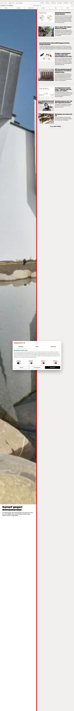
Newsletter (53, 2)
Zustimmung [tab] (20, 346)
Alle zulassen (52, 367)
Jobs (55, 8)
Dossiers (18, 8)
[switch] (30, 363)
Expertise (47, 2)
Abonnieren (65, 2)
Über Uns (42, 2)
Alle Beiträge (55, 126)
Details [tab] (37, 346)
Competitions (31, 8)
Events (43, 8)
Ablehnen (21, 367)
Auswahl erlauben (37, 367)
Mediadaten (59, 2)
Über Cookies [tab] (53, 346)
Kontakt (71, 2)
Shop (68, 8)
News (6, 8)
